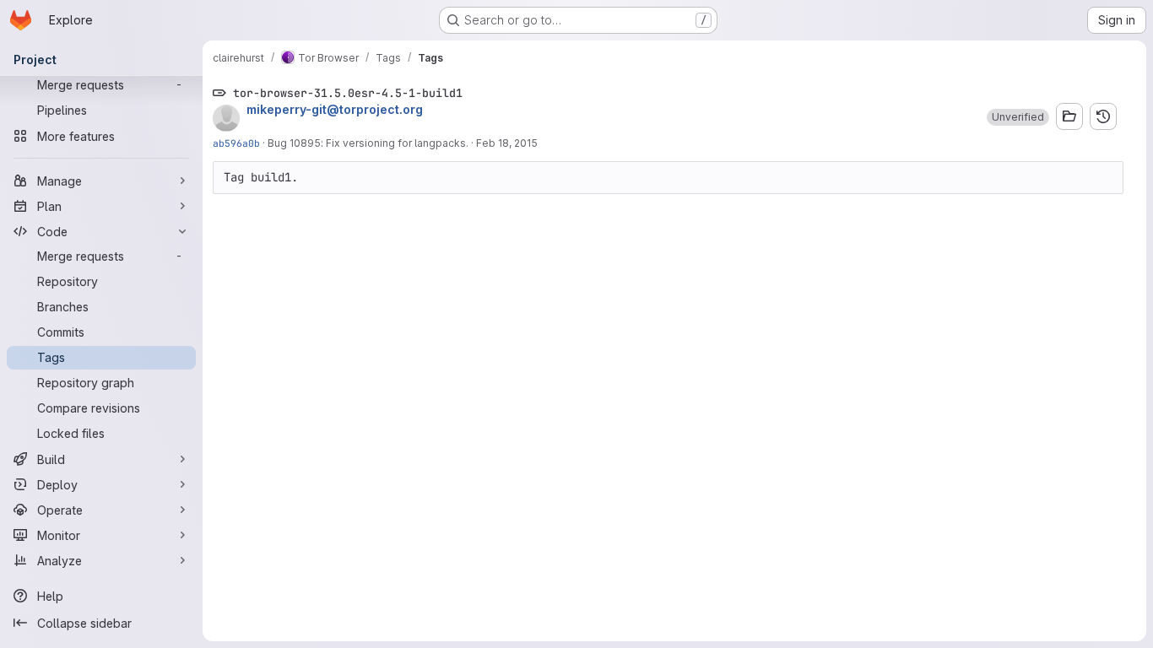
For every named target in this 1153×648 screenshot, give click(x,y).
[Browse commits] (1103, 116)
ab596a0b (236, 143)
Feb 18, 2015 (507, 143)
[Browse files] (1069, 116)
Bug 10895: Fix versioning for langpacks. (368, 143)
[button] (1018, 117)
